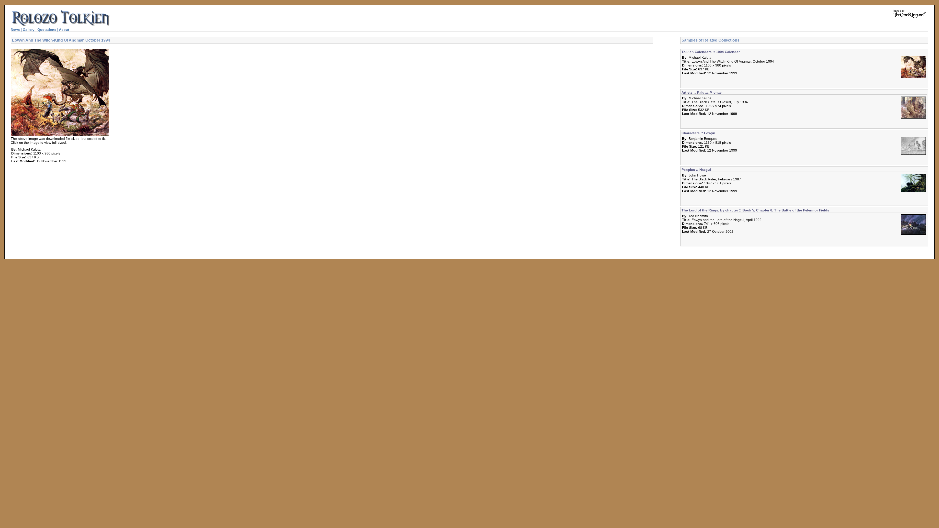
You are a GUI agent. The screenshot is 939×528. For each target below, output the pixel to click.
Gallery (28, 30)
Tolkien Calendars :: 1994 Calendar (711, 52)
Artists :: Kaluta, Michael (702, 92)
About (64, 30)
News (15, 30)
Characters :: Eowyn (698, 133)
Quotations (46, 30)
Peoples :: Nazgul (696, 170)
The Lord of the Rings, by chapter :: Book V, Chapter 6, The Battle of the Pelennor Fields (755, 210)
